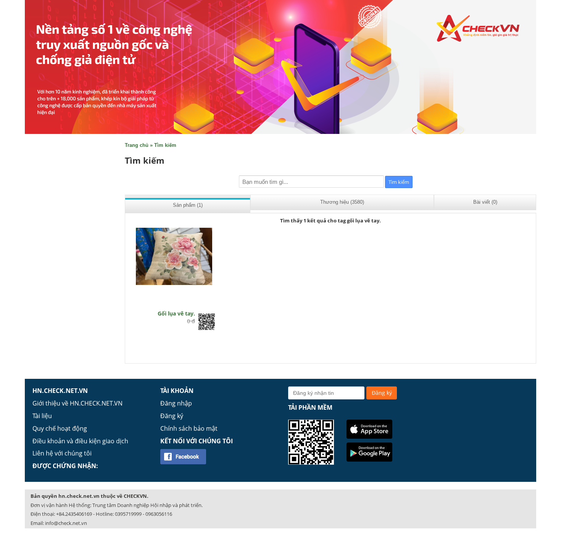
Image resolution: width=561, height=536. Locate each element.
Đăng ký (171, 416)
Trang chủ (136, 145)
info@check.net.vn (66, 523)
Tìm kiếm (165, 145)
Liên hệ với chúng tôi (62, 453)
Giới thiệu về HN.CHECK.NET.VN (77, 403)
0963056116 (158, 513)
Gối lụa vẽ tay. (176, 313)
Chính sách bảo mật (189, 428)
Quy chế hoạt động (59, 428)
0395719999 (128, 513)
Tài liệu (42, 416)
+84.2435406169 (74, 513)
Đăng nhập (176, 403)
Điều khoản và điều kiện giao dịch (80, 441)
